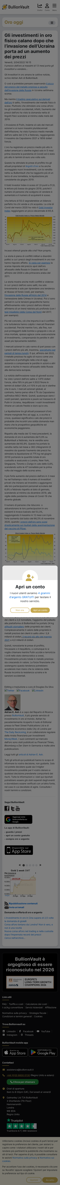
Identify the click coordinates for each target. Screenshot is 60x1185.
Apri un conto (40, 610)
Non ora (20, 610)
